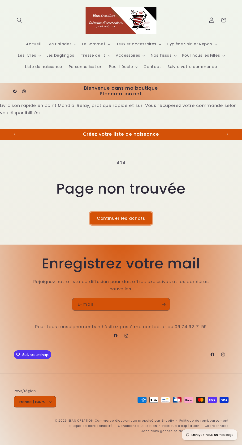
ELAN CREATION (81, 421)
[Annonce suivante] (227, 134)
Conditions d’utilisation (137, 426)
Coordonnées (217, 426)
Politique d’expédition (180, 426)
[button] (20, 20)
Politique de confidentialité (90, 426)
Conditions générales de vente (167, 431)
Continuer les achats (121, 218)
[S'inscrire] (164, 304)
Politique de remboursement (204, 421)
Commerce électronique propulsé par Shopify (134, 421)
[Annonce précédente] (14, 134)
